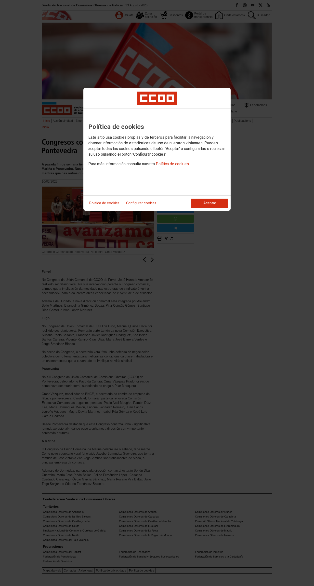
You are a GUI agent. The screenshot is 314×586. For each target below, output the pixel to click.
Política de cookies (172, 164)
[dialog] (157, 149)
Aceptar (209, 203)
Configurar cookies (141, 203)
